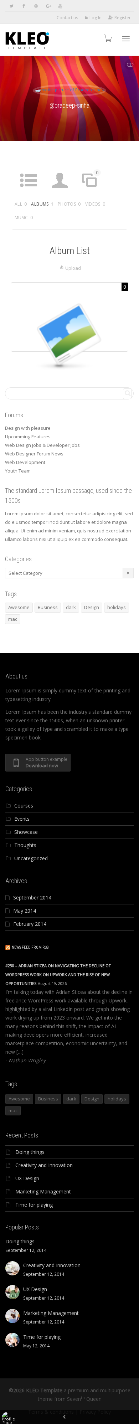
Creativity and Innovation (44, 1165)
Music (24, 218)
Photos (69, 204)
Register (122, 18)
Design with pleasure (28, 428)
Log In (95, 18)
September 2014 (32, 897)
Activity (28, 194)
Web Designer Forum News (34, 453)
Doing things (30, 1152)
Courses (23, 805)
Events (22, 818)
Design (91, 607)
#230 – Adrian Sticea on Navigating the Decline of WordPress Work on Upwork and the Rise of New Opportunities (58, 974)
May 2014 (24, 910)
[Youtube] (60, 6)
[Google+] (48, 6)
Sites (91, 183)
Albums (42, 204)
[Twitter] (11, 6)
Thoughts (25, 845)
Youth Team (18, 471)
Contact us (67, 18)
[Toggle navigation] (126, 39)
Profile (60, 194)
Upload (73, 268)
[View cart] (107, 38)
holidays (116, 607)
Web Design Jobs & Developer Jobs (42, 445)
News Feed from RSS (30, 947)
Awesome (19, 607)
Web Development (25, 462)
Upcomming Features (28, 436)
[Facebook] (24, 6)
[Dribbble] (36, 6)
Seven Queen (84, 1398)
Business (48, 607)
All (21, 204)
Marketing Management (43, 1191)
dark (71, 607)
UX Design (27, 1178)
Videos (95, 204)
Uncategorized (31, 858)
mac (12, 619)
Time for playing (34, 1204)
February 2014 (29, 923)
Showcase (26, 832)
